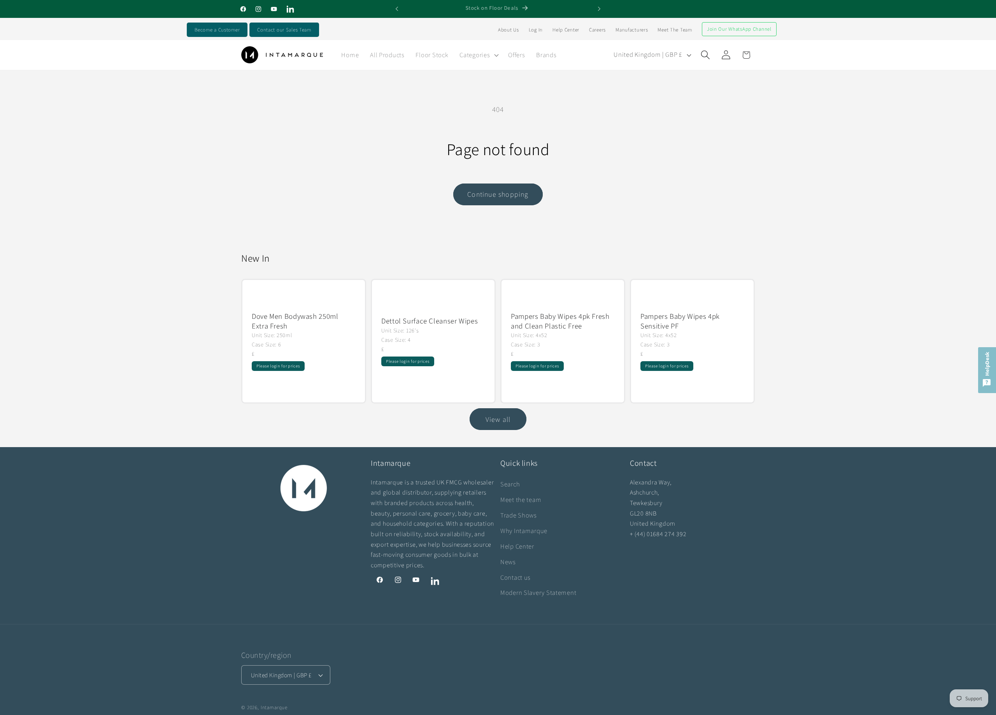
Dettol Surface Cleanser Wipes (429, 320)
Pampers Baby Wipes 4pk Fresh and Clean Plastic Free (560, 320)
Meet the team (520, 499)
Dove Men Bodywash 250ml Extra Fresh (295, 320)
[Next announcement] (599, 9)
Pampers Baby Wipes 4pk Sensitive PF (680, 320)
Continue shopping (497, 194)
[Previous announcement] (396, 9)
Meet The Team (675, 29)
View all (498, 418)
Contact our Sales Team (284, 29)
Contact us (515, 577)
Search (510, 484)
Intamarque (274, 707)
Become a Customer (217, 29)
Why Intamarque (523, 530)
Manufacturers (631, 29)
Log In (536, 29)
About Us (508, 29)
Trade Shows (518, 515)
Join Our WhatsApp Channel (739, 29)
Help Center (565, 29)
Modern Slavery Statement (538, 592)
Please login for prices (278, 366)
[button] (478, 55)
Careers (597, 29)
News (508, 562)
